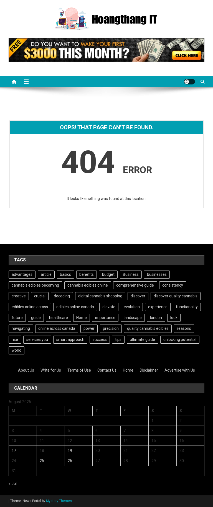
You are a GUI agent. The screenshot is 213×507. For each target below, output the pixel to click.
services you (37, 339)
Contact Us (106, 370)
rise (15, 339)
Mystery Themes (59, 501)
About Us (26, 370)
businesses (157, 274)
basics (65, 274)
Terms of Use (79, 370)
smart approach (70, 339)
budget (108, 274)
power (89, 328)
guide (36, 317)
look (174, 317)
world (16, 350)
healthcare (58, 317)
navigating (21, 328)
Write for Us (50, 370)
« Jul (13, 483)
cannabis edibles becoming (35, 285)
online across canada (56, 328)
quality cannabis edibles (148, 328)
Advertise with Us (179, 370)
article (46, 274)
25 (42, 461)
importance (105, 317)
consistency (172, 285)
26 (70, 461)
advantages (22, 274)
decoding (62, 296)
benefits (86, 274)
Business (131, 274)
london (156, 317)
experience (158, 307)
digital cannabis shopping (100, 296)
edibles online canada (75, 307)
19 (70, 450)
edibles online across (30, 307)
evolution (132, 307)
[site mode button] (189, 81)
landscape (133, 317)
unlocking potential (179, 339)
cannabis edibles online (87, 285)
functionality (187, 307)
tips (118, 339)
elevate (108, 307)
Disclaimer (149, 370)
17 (14, 450)
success (100, 339)
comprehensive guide (135, 285)
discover (138, 296)
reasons (184, 328)
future (17, 317)
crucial (39, 296)
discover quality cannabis (175, 296)
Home (81, 317)
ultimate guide (142, 339)
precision (111, 328)
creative (19, 296)
